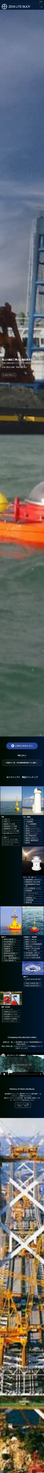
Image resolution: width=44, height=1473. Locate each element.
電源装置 (29, 902)
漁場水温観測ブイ (10, 939)
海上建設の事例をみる (9, 375)
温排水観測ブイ (9, 944)
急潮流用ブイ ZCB (10, 829)
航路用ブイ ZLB (9, 824)
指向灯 (33, 829)
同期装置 (29, 891)
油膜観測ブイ (8, 949)
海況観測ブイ (8, 946)
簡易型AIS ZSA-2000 (33, 882)
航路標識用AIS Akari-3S (33, 885)
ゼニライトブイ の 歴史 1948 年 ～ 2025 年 (23, 1105)
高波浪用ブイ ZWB (10, 826)
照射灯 (32, 833)
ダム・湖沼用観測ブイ (12, 958)
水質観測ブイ (8, 951)
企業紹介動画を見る (24, 746)
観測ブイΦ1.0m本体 (33, 949)
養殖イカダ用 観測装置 (34, 944)
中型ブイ (7, 821)
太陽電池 (31, 898)
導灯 (31, 826)
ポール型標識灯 (31, 824)
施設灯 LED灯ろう (32, 838)
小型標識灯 (29, 821)
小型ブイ (7, 819)
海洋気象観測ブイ (10, 956)
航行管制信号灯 (31, 835)
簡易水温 (33, 946)
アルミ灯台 (29, 819)
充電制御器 (29, 900)
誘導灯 (33, 831)
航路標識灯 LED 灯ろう (34, 879)
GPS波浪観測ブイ (10, 942)
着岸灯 (28, 843)
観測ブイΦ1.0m (31, 942)
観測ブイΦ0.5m (31, 939)
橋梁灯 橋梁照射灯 (32, 840)
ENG (40, 1)
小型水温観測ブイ (10, 960)
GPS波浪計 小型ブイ (33, 953)
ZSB (11, 831)
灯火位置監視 (33, 888)
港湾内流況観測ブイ (11, 953)
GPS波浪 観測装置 (32, 955)
